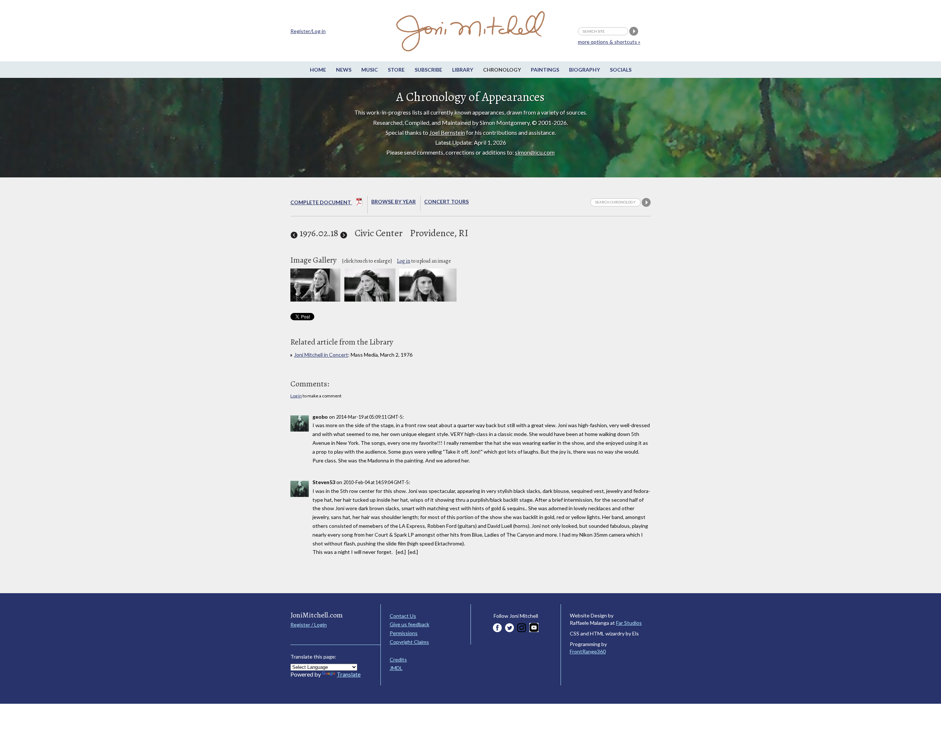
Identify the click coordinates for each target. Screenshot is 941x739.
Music (369, 69)
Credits (398, 659)
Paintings (545, 69)
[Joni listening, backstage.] (370, 299)
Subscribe (428, 69)
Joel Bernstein (447, 132)
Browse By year (393, 201)
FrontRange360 (588, 651)
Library (462, 69)
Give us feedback (409, 624)
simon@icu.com (535, 152)
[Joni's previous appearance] (294, 233)
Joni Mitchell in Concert (321, 355)
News (343, 69)
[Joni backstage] (315, 299)
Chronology (502, 69)
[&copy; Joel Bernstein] (428, 299)
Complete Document (321, 202)
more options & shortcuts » (609, 42)
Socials (620, 69)
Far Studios (629, 623)
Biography (584, 69)
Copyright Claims (409, 642)
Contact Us (403, 616)
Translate (349, 674)
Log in (403, 260)
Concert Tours (446, 201)
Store (396, 69)
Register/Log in (308, 31)
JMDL (396, 668)
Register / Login (308, 624)
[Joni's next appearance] (343, 233)
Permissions (404, 633)
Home (318, 69)
